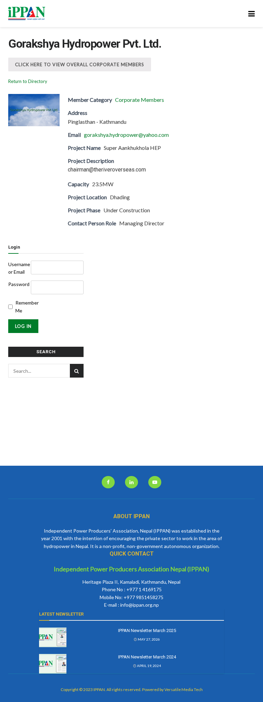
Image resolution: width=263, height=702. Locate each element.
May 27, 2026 (148, 639)
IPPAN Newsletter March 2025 (147, 630)
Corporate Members (139, 99)
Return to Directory (27, 81)
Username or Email (19, 268)
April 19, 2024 (148, 666)
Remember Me (25, 306)
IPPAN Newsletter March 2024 (147, 656)
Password (18, 284)
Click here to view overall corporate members (79, 64)
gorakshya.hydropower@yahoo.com (126, 134)
